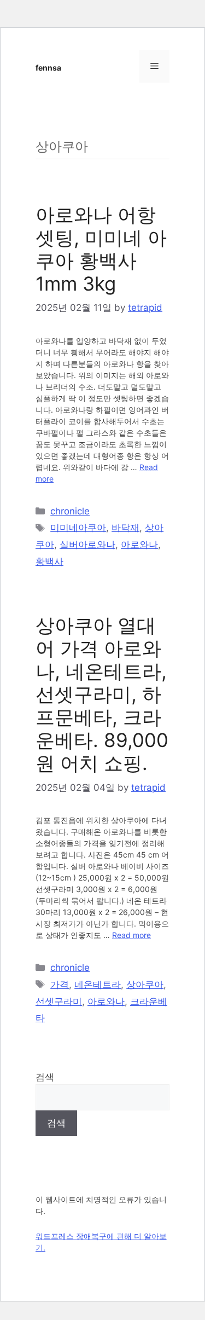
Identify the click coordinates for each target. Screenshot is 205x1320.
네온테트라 (97, 984)
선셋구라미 (59, 1001)
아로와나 (139, 544)
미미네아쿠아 (78, 527)
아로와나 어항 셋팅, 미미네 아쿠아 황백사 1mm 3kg (101, 249)
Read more (131, 935)
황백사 (49, 561)
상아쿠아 (144, 984)
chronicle (70, 511)
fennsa (48, 67)
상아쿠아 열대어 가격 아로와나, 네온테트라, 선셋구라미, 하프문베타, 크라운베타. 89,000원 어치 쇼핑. (102, 693)
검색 (45, 1077)
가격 (59, 984)
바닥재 (125, 527)
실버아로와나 (87, 544)
